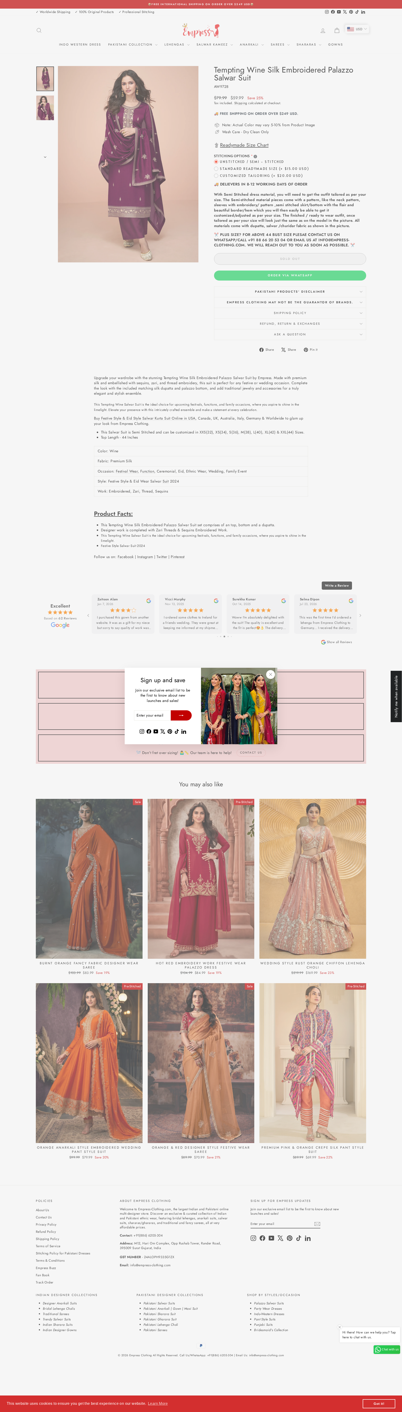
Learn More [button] (158, 1403)
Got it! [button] (379, 1403)
